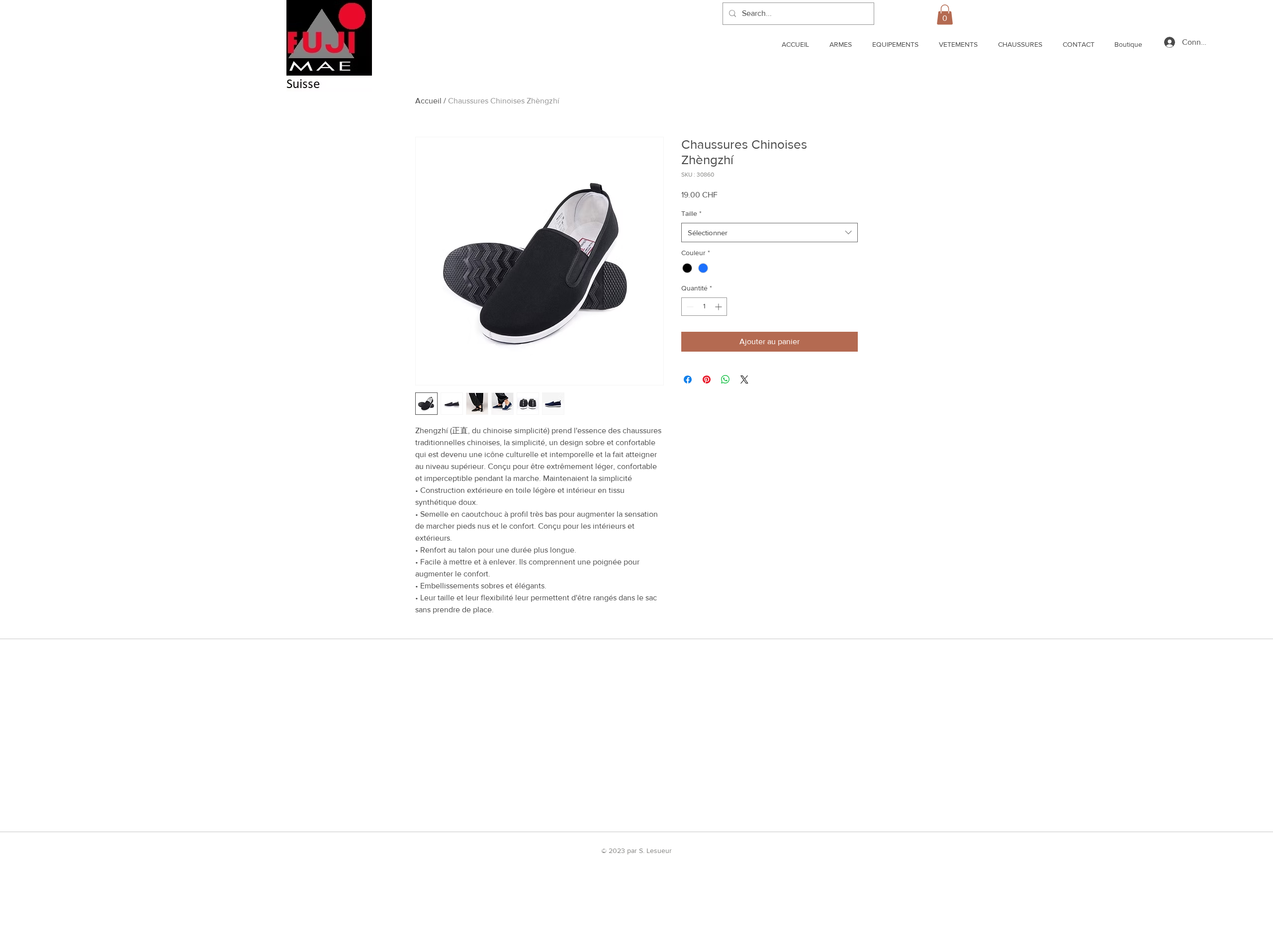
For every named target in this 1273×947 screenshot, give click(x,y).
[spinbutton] (704, 306)
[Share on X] (744, 379)
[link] (944, 14)
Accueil (428, 100)
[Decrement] (689, 306)
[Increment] (719, 306)
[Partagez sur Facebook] (688, 379)
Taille (691, 213)
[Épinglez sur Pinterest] (707, 379)
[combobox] (769, 232)
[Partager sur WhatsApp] (725, 379)
